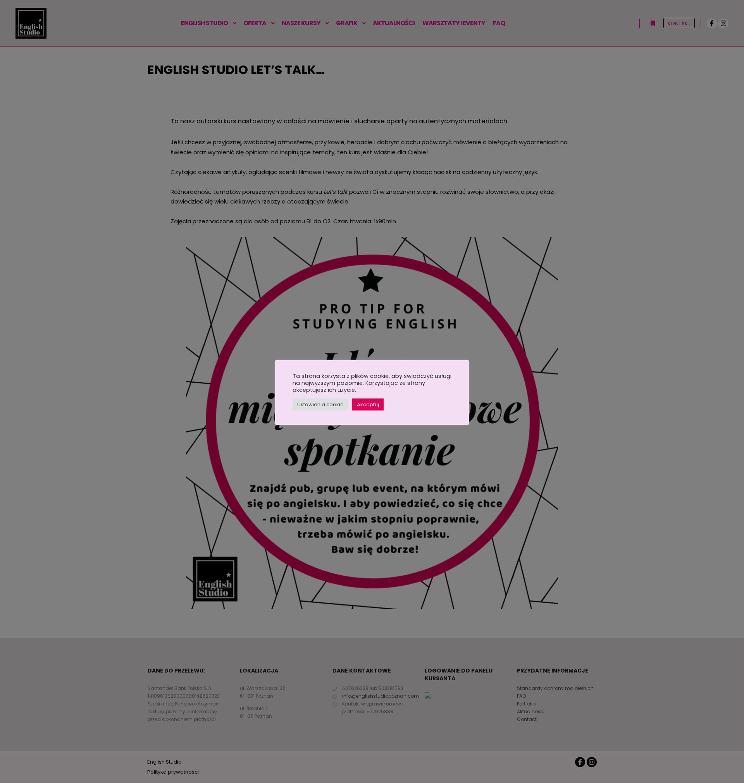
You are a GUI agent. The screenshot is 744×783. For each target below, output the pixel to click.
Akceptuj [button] (368, 404)
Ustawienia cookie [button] (320, 404)
